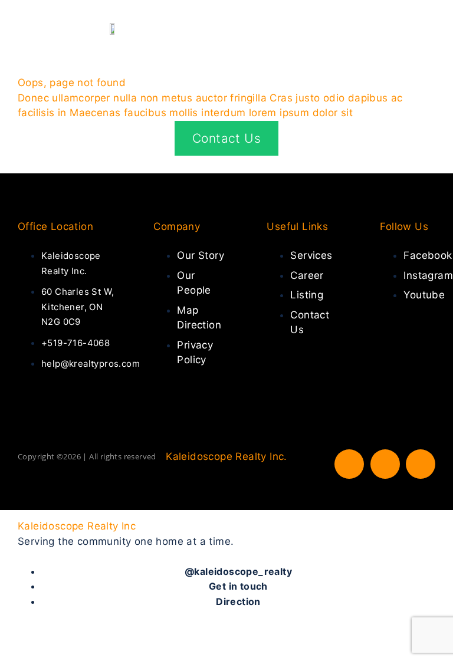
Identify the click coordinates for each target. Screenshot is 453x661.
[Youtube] (420, 464)
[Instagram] (385, 464)
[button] (427, 28)
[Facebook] (349, 464)
